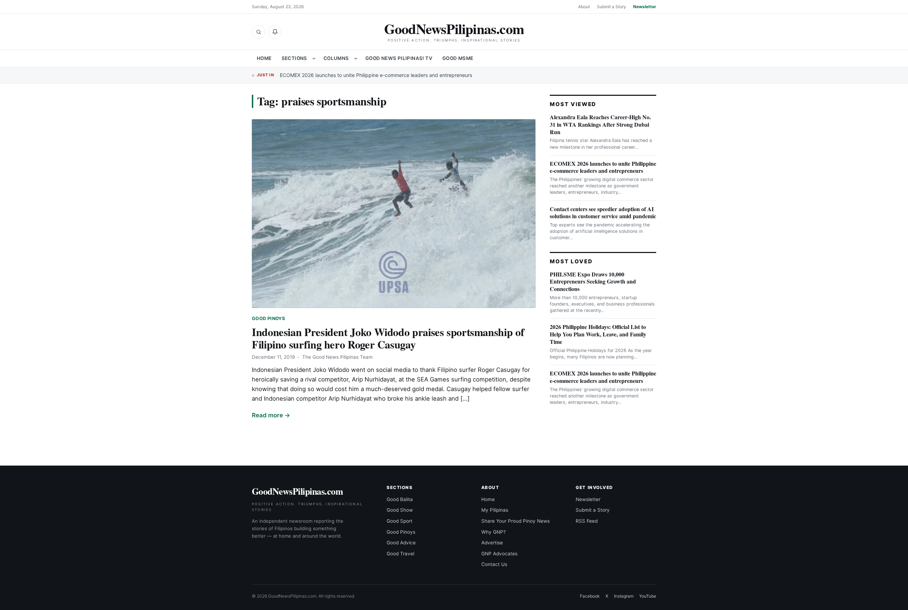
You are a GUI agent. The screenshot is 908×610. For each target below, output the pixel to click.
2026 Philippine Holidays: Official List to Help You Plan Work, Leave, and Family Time (598, 334)
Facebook (590, 596)
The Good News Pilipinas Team (337, 357)
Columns (336, 58)
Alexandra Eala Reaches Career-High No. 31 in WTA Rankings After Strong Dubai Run (600, 124)
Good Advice (401, 542)
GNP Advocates (499, 553)
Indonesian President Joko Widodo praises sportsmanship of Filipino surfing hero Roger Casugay (388, 338)
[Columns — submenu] (355, 58)
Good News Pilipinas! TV (398, 58)
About (584, 6)
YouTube (647, 596)
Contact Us (494, 564)
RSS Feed (587, 521)
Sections (294, 58)
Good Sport (400, 521)
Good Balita (400, 499)
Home (264, 58)
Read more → (271, 415)
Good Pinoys (268, 318)
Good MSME (458, 58)
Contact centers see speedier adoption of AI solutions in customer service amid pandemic (603, 212)
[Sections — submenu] (314, 58)
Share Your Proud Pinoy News (515, 521)
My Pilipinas (494, 510)
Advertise (492, 542)
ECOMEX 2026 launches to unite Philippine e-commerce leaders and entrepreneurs (376, 75)
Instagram (623, 596)
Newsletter (644, 6)
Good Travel (400, 553)
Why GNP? (493, 532)
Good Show (400, 510)
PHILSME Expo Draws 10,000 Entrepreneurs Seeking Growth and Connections (593, 281)
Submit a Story (611, 6)
